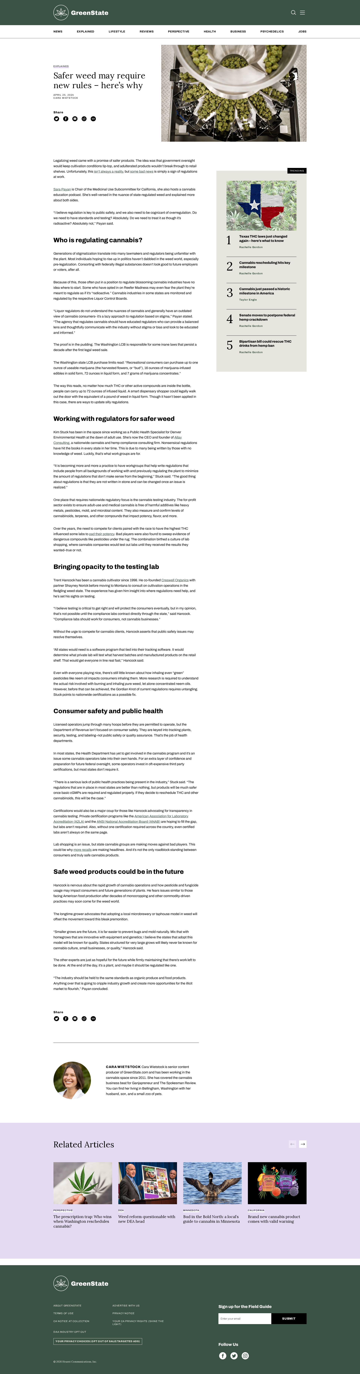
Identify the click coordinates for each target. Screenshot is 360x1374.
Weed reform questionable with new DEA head (146, 1219)
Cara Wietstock (65, 98)
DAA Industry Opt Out (69, 1332)
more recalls (83, 850)
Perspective (178, 31)
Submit (289, 1318)
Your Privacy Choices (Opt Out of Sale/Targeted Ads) (98, 1341)
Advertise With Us (126, 1305)
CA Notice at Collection (71, 1321)
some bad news (141, 171)
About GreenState (67, 1305)
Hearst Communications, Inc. (79, 1361)
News (57, 31)
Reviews (147, 31)
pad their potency (101, 534)
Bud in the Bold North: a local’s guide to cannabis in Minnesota (211, 1219)
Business (238, 31)
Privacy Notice (123, 1313)
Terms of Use (63, 1313)
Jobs (302, 31)
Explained (85, 31)
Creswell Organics (175, 580)
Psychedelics (272, 31)
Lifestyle (117, 31)
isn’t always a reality (108, 171)
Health (210, 31)
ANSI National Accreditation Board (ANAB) (128, 821)
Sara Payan (62, 189)
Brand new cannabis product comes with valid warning (274, 1219)
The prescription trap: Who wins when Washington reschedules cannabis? (82, 1221)
